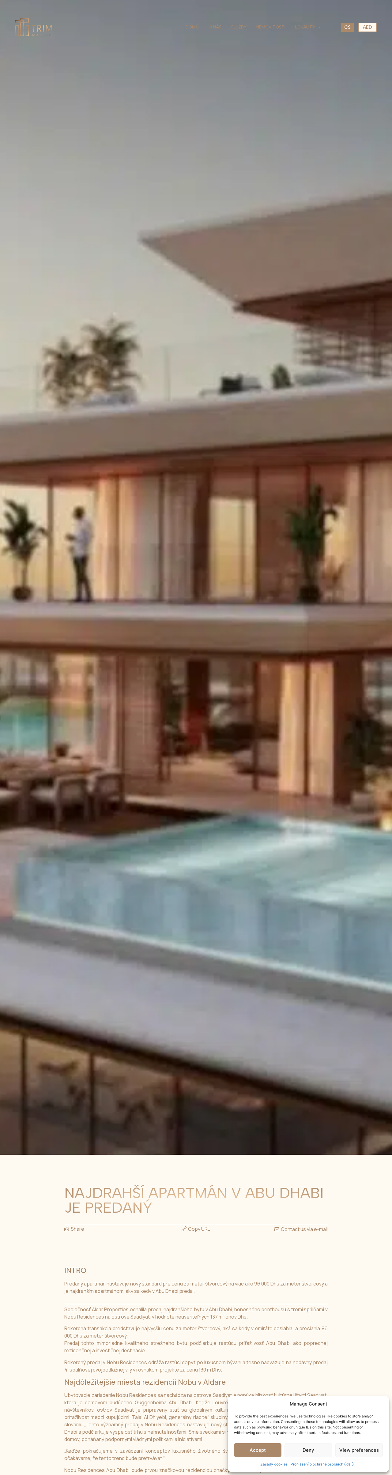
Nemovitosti (270, 27)
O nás (215, 27)
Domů (192, 27)
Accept (258, 1450)
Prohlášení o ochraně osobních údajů (322, 1464)
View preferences (359, 1450)
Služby (239, 27)
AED (367, 27)
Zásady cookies (274, 1464)
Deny (308, 1450)
